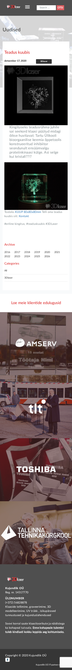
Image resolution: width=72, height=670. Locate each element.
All (5, 270)
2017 (17, 252)
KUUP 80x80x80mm (28, 212)
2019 (37, 252)
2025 (37, 256)
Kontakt (24, 216)
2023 (17, 256)
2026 (47, 256)
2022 (7, 256)
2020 (47, 252)
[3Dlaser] (13, 6)
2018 (27, 252)
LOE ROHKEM (36, 363)
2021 (57, 252)
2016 (7, 252)
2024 (27, 256)
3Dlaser (8, 278)
